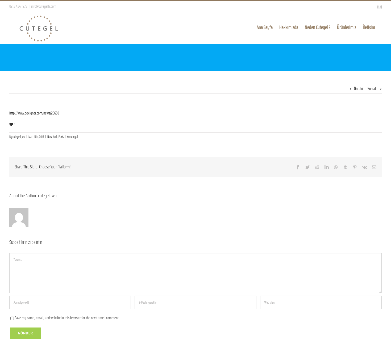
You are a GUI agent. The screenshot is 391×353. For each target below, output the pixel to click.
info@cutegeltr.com (43, 6)
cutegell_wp (19, 136)
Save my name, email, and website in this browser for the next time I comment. (67, 317)
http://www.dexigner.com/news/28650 (34, 113)
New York (52, 136)
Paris (61, 136)
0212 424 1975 (18, 6)
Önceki (358, 88)
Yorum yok (72, 136)
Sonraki (372, 88)
